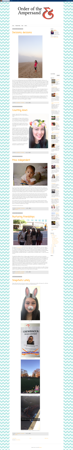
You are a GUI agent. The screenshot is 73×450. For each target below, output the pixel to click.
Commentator (53, 183)
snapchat (16, 434)
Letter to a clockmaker (54, 198)
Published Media (17, 25)
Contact (26, 25)
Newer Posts (14, 438)
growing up (16, 209)
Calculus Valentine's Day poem (57, 166)
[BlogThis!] (27, 102)
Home (13, 25)
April (53, 237)
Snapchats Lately (21, 280)
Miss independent (21, 160)
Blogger (40, 447)
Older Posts (46, 438)
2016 (52, 234)
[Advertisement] (55, 55)
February (53, 246)
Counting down (19, 110)
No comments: (23, 102)
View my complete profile (54, 37)
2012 (52, 251)
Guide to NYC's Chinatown (57, 94)
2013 (52, 250)
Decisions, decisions (22, 32)
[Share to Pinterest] (30, 102)
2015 (52, 247)
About (22, 25)
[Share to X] (28, 102)
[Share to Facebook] (29, 102)
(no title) (57, 221)
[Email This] (26, 102)
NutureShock (19, 247)
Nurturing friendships (23, 216)
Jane (56, 30)
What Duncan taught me (57, 123)
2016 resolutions (53, 229)
